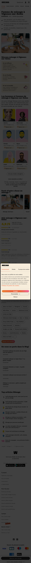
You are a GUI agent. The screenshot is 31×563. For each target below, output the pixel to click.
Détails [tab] (13, 269)
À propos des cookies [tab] (23, 269)
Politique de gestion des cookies (10, 285)
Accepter (15, 291)
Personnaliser (14, 294)
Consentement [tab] (5, 269)
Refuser (16, 297)
